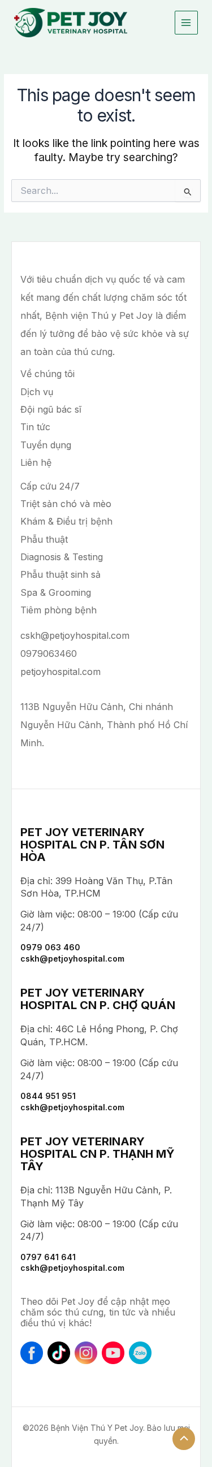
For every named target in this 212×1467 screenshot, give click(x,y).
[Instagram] (86, 1352)
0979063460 (48, 653)
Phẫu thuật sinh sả (60, 574)
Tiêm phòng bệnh (58, 610)
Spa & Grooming (55, 592)
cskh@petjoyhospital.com (74, 635)
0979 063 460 (50, 947)
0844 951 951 (48, 1096)
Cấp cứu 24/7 (50, 486)
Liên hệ (35, 462)
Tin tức (35, 426)
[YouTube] (113, 1352)
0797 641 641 (48, 1257)
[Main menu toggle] (186, 22)
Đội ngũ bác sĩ (50, 409)
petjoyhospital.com (60, 671)
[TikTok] (58, 1352)
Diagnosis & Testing (61, 556)
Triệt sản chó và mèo (65, 503)
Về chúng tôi (47, 373)
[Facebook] (31, 1352)
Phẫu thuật (44, 539)
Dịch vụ (36, 391)
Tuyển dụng (45, 445)
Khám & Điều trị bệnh (66, 521)
